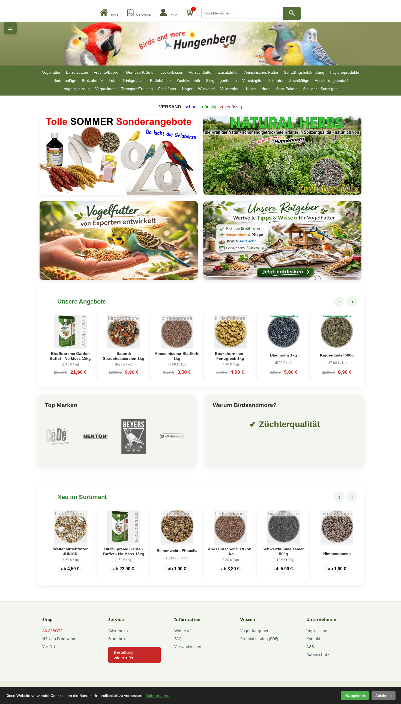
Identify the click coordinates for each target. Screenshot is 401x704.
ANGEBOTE (52, 630)
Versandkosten (187, 646)
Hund (266, 89)
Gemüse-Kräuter (140, 72)
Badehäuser (160, 80)
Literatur (276, 80)
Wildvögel (206, 89)
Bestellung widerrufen (124, 654)
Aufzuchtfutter (201, 72)
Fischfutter (167, 89)
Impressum (316, 630)
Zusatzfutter (228, 72)
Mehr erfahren (158, 695)
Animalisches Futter (261, 72)
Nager (187, 89)
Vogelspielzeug (77, 89)
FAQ (178, 638)
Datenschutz (317, 654)
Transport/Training (137, 89)
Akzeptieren (355, 695)
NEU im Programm (59, 638)
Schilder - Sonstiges (320, 89)
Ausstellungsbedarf (331, 80)
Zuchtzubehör (188, 80)
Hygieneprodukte (344, 72)
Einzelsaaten (77, 72)
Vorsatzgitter (253, 80)
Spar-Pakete (287, 89)
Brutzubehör (92, 80)
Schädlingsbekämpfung (304, 72)
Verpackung (105, 89)
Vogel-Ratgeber (254, 630)
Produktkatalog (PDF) (259, 638)
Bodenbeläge (64, 80)
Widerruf (182, 630)
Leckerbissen (171, 72)
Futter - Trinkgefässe (127, 80)
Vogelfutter (51, 72)
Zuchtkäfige (299, 80)
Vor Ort (48, 646)
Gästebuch (118, 630)
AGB (310, 646)
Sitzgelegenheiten (221, 80)
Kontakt (313, 638)
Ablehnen (383, 695)
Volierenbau (230, 89)
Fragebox (116, 638)
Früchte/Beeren (107, 72)
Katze (251, 89)
